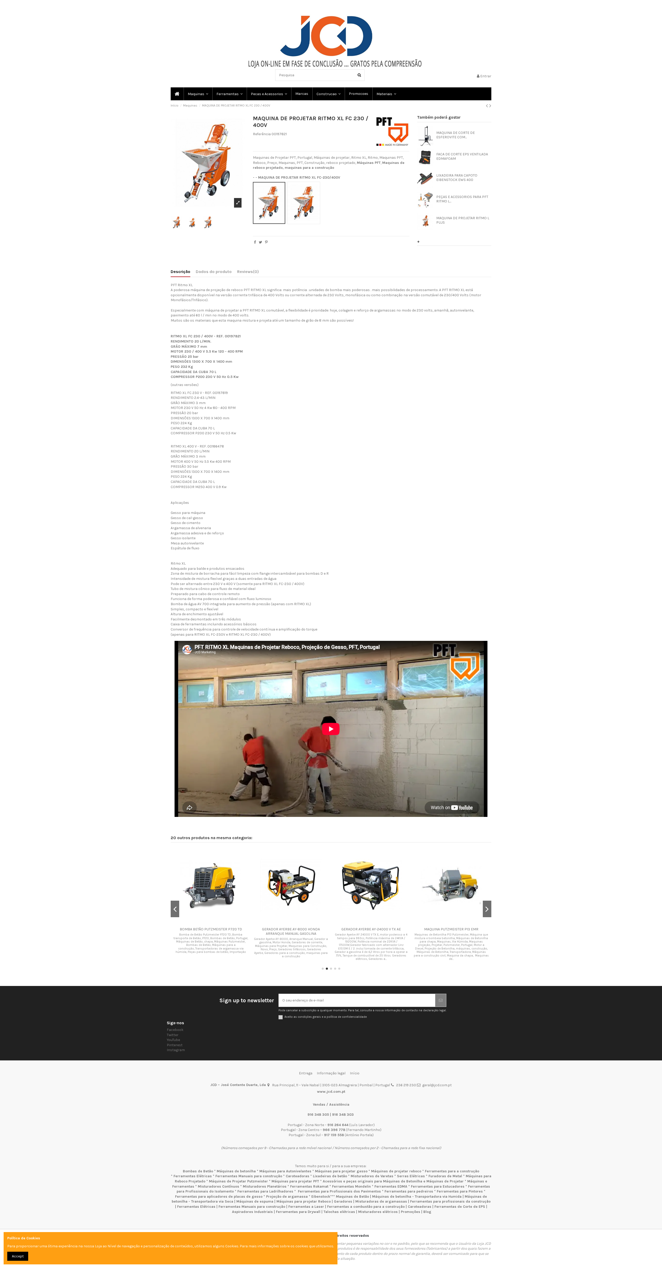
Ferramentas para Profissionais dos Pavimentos (339, 1191)
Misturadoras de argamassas (381, 1201)
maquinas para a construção (309, 167)
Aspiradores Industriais (252, 1212)
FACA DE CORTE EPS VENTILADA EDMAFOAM (462, 156)
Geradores (343, 1201)
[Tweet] (260, 242)
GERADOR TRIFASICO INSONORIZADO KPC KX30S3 (291, 931)
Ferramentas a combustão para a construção (366, 1206)
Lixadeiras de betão (330, 1176)
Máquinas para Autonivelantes (285, 1171)
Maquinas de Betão (352, 1196)
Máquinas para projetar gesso (341, 1171)
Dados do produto (214, 271)
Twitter (172, 1035)
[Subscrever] (440, 1000)
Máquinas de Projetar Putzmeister (238, 1181)
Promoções (411, 1212)
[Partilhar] (255, 242)
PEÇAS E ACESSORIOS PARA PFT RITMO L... (462, 199)
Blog (427, 1212)
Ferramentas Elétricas (193, 1176)
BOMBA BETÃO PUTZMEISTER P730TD (451, 929)
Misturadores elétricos (378, 1212)
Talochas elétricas (339, 1212)
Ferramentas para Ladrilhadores (265, 1191)
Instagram (176, 1050)
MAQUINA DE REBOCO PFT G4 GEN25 (211, 929)
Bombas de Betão (198, 1171)
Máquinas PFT (369, 163)
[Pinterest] (266, 242)
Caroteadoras (297, 1176)
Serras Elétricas (411, 1176)
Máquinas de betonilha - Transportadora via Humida (417, 1196)
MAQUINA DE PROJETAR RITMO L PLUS (462, 220)
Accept (18, 1256)
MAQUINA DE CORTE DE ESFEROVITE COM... (455, 135)
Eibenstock (320, 1196)
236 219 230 (406, 1085)
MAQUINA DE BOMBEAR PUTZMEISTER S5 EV (371, 929)
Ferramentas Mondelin (351, 1186)
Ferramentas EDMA (390, 1186)
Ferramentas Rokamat (309, 1186)
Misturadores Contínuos (218, 1186)
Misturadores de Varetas (372, 1176)
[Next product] (490, 106)
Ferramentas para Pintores (460, 1191)
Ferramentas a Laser (306, 1206)
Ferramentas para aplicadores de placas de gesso (218, 1196)
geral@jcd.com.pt (437, 1085)
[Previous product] (487, 106)
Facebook (175, 1030)
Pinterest (175, 1045)
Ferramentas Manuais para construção (248, 1176)
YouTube (173, 1040)
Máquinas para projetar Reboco (303, 1201)
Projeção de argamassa (287, 1196)
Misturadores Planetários (265, 1186)
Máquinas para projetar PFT (295, 1181)
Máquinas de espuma (254, 1201)
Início (354, 1073)
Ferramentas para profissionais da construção (450, 1201)
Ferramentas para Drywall (298, 1212)
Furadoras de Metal (445, 1176)
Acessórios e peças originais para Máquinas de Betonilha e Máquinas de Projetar (393, 1181)
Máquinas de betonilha (236, 1171)
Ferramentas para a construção (452, 1171)
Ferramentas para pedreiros (409, 1191)
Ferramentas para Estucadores (437, 1186)
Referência (262, 134)
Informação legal (331, 1073)
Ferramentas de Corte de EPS (459, 1206)
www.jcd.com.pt (331, 1091)
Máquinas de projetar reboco (396, 1171)
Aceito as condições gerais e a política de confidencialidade (325, 1017)
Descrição (180, 271)
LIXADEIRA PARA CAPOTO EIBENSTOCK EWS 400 (456, 177)
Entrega (305, 1073)
